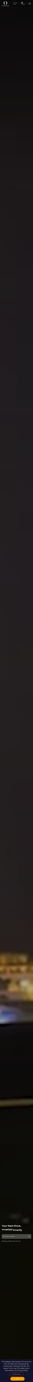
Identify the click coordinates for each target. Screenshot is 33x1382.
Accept (17, 1378)
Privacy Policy (16, 1374)
